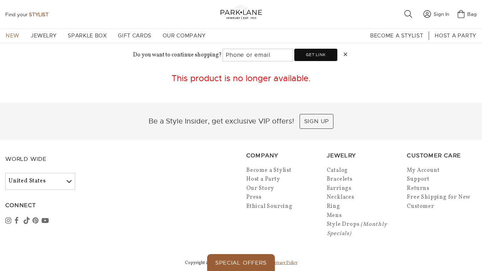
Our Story (260, 188)
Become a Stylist (396, 35)
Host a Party (455, 35)
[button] (409, 14)
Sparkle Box (87, 35)
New (12, 35)
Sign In (441, 14)
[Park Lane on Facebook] (18, 221)
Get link (315, 54)
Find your (27, 14)
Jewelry (43, 35)
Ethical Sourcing (269, 206)
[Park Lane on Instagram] (9, 221)
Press (253, 197)
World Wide (26, 159)
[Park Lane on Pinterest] (36, 221)
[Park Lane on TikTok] (27, 221)
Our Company (184, 35)
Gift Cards (134, 35)
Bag (472, 14)
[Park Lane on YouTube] (45, 221)
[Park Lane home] (241, 14)
